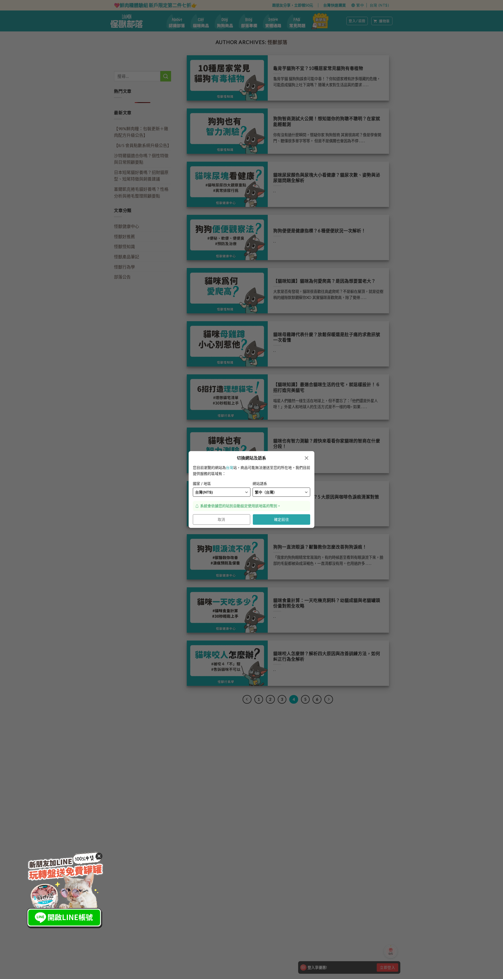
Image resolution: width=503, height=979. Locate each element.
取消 (221, 519)
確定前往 (281, 519)
